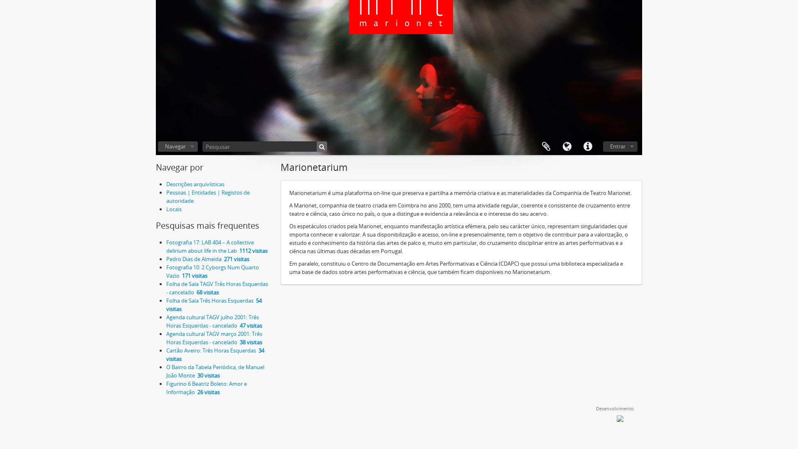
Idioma (567, 146)
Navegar (175, 146)
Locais (174, 209)
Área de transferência (546, 146)
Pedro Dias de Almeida (207, 259)
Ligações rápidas (587, 146)
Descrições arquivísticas (195, 184)
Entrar (618, 146)
